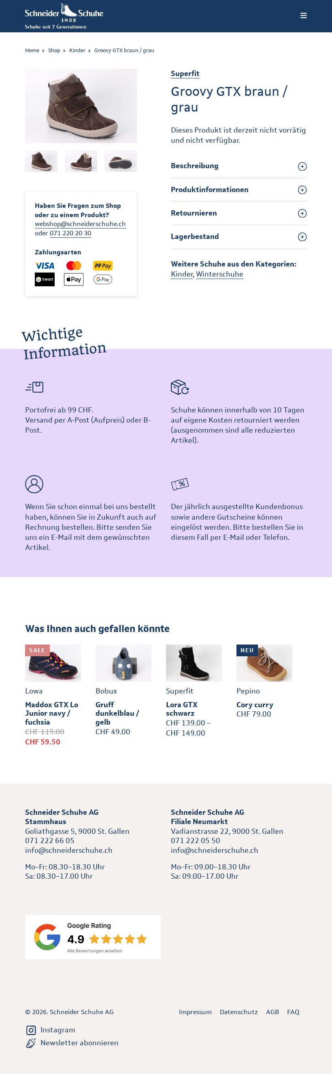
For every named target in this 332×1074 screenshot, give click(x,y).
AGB (272, 1012)
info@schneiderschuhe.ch (69, 850)
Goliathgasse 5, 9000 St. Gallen (77, 831)
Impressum (195, 1012)
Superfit (185, 73)
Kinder (77, 50)
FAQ (293, 1012)
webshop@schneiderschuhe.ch (80, 224)
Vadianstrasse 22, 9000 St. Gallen (227, 831)
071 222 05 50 (195, 840)
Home (32, 50)
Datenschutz (239, 1012)
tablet (181, 893)
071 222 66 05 (49, 840)
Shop (54, 50)
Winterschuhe (219, 274)
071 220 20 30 (70, 233)
